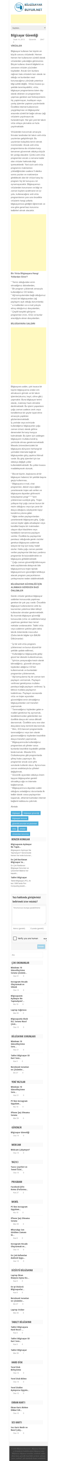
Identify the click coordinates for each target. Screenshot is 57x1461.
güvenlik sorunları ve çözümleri (24, 823)
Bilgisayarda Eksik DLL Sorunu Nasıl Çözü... (19, 1021)
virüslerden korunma (20, 834)
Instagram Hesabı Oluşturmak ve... (19, 1245)
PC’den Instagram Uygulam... (19, 1102)
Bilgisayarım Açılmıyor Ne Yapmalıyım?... (17, 998)
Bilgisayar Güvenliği (20, 1132)
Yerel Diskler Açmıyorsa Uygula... (20, 1388)
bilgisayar (16, 813)
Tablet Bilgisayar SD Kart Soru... (20, 1056)
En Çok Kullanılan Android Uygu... (19, 1256)
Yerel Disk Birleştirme (16, 1368)
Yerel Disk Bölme (19, 1378)
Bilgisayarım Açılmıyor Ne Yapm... (21, 845)
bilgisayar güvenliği (31, 813)
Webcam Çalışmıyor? (20, 1149)
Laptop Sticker (17, 1309)
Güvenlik (32, 39)
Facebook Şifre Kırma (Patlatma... (19, 1188)
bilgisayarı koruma (19, 818)
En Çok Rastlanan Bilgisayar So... (19, 861)
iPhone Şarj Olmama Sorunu (20, 1113)
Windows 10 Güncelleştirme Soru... (18, 1044)
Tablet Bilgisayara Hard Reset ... (19, 1328)
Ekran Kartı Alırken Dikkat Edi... (19, 1408)
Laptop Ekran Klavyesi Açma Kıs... (20, 1276)
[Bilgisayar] (28, 12)
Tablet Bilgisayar (19, 877)
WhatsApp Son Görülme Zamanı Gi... (18, 1232)
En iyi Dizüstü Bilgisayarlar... (17, 1288)
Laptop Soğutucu (18, 1009)
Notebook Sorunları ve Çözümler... (20, 1068)
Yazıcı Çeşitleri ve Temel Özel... (19, 1168)
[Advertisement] (34, 19)
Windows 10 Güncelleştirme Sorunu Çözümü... (19, 970)
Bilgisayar (20, 1448)
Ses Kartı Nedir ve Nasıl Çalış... (19, 1428)
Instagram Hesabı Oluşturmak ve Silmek (19, 984)
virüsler (23, 828)
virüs (14, 828)
